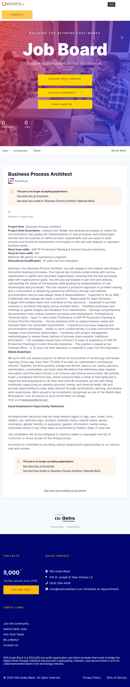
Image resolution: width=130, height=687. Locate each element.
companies (20, 150)
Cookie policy (73, 526)
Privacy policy (57, 526)
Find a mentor (62, 104)
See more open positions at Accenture (65, 490)
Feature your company (65, 79)
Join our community (62, 92)
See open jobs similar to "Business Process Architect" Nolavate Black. (56, 200)
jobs (5, 150)
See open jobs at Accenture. (33, 195)
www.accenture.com (35, 399)
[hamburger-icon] (111, 4)
